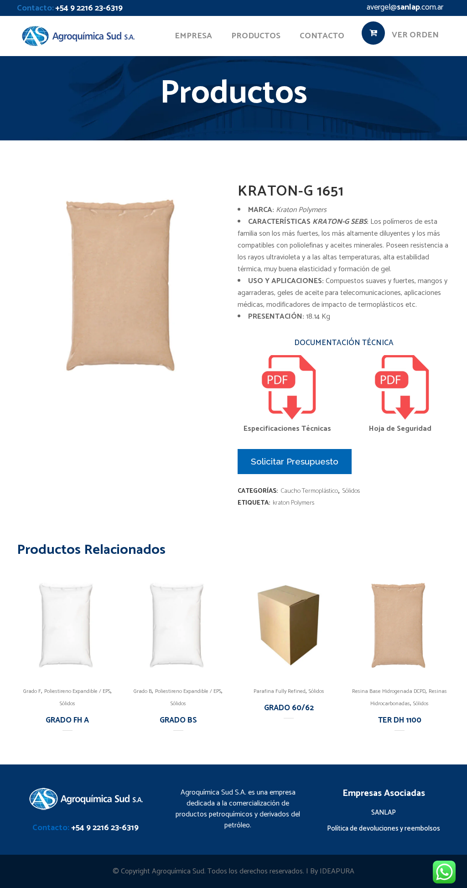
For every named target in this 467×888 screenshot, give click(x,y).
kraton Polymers (293, 503)
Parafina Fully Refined (280, 691)
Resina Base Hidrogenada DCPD (388, 691)
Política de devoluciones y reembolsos (383, 828)
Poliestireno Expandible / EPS (77, 691)
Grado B (143, 691)
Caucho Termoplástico (309, 491)
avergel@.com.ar (405, 7)
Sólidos (351, 491)
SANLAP (383, 812)
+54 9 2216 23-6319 (89, 8)
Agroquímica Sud (178, 871)
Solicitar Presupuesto (294, 461)
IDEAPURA (337, 871)
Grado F (32, 691)
